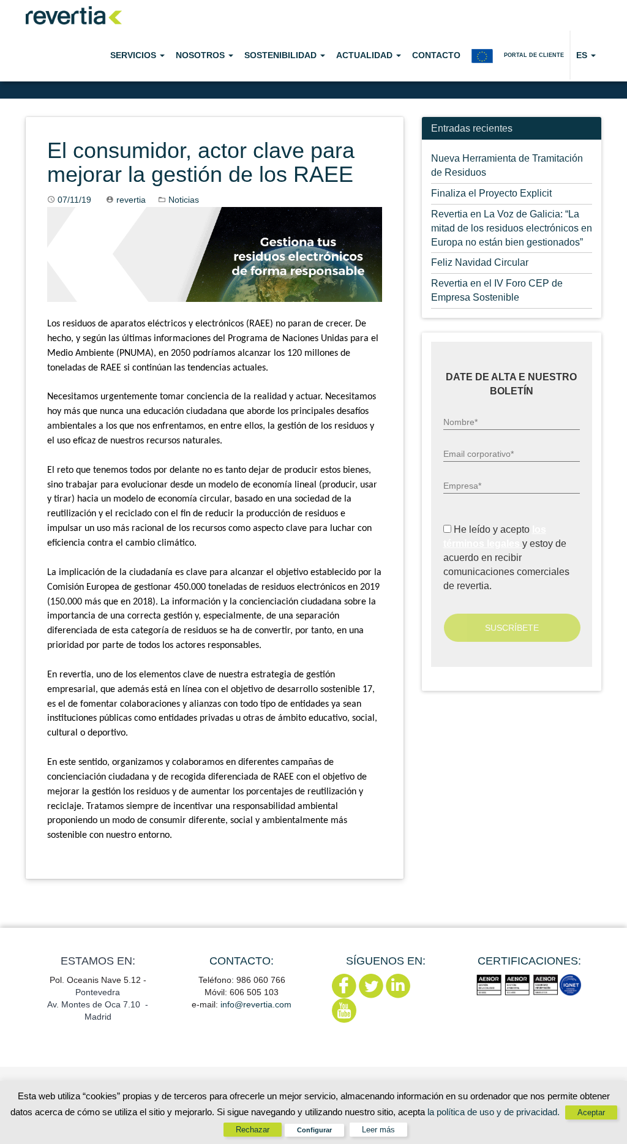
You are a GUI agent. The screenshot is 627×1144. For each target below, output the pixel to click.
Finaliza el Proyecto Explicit (491, 193)
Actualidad (365, 55)
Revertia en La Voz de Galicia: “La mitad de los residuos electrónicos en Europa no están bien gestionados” (511, 228)
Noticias (183, 200)
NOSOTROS (201, 55)
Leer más (378, 1129)
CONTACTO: (241, 961)
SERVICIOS (134, 55)
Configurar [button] (314, 1130)
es (583, 55)
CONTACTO (436, 55)
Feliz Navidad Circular (479, 262)
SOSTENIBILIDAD (281, 55)
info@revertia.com (255, 1004)
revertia (131, 200)
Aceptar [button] (591, 1112)
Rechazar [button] (252, 1129)
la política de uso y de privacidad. (494, 1112)
